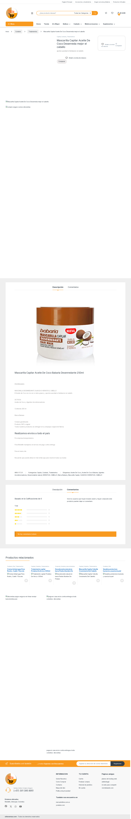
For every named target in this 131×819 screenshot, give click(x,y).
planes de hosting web (109, 779)
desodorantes (70, 566)
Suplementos (108, 24)
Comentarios (73, 287)
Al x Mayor (56, 24)
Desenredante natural (35, 475)
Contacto (59, 785)
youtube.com (60, 805)
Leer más (26, 580)
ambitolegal (105, 782)
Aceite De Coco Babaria (90, 472)
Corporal (57, 566)
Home (38, 24)
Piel (14, 566)
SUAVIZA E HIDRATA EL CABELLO (91, 475)
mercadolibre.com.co (63, 802)
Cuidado (77, 24)
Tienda (46, 24)
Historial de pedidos (85, 785)
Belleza (65, 24)
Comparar (118, 45)
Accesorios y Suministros (83, 2)
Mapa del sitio (60, 788)
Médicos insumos (91, 24)
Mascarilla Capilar (74, 475)
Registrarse (117, 763)
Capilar (59, 36)
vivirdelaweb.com (107, 788)
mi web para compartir (109, 785)
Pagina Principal (67, 2)
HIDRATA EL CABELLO (50, 475)
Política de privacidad (63, 791)
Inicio (7, 31)
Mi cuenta (82, 788)
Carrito (81, 779)
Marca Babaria (62, 475)
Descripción (58, 287)
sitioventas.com (11, 816)
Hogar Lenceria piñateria (102, 2)
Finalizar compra (84, 782)
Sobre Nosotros (61, 779)
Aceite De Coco (76, 472)
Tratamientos (33, 31)
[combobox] (54, 13)
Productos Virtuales (119, 2)
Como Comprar (61, 782)
